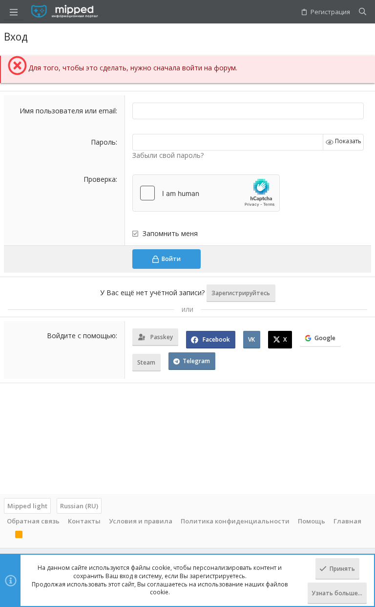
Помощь (311, 521)
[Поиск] (362, 12)
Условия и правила (140, 521)
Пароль (103, 142)
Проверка (99, 179)
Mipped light (27, 505)
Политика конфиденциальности (235, 521)
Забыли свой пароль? (168, 155)
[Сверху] (7, 536)
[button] (13, 12)
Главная (347, 521)
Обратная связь (33, 521)
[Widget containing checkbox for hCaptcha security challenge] (206, 193)
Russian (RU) (79, 505)
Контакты (84, 521)
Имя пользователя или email (68, 110)
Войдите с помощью (81, 335)
